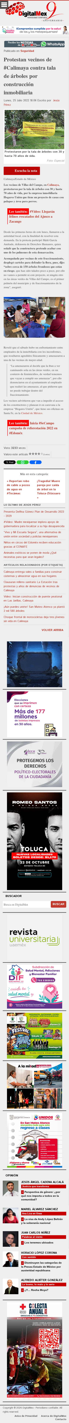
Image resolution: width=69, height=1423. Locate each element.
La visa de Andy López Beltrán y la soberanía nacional (42, 1221)
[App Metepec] (34, 30)
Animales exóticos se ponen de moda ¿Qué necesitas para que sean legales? (30, 555)
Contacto (60, 1419)
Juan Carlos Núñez (35, 1233)
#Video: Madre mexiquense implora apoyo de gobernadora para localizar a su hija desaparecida (34, 524)
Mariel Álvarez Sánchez (39, 1209)
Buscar (58, 904)
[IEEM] (34, 714)
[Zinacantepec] (34, 1035)
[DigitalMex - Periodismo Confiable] (34, 12)
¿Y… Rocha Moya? (36, 1290)
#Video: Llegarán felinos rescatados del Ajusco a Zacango (32, 216)
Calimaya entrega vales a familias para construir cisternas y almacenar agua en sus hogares (33, 574)
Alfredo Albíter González (42, 1280)
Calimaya (53, 185)
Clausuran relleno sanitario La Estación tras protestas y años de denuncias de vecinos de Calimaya (31, 586)
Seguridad (27, 51)
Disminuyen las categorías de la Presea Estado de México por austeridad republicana (41, 1266)
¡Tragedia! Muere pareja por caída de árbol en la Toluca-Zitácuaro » (48, 489)
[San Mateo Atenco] (34, 1140)
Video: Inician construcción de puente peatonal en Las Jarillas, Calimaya (33, 599)
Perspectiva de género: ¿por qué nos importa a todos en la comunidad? (40, 1196)
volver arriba (52, 630)
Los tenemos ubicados (38, 1242)
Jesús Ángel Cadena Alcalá (42, 1182)
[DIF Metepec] (34, 986)
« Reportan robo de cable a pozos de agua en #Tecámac (18, 487)
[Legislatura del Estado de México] (34, 664)
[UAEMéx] (34, 937)
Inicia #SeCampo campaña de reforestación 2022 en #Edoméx (33, 428)
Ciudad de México (31, 413)
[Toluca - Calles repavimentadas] (34, 1085)
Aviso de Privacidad (26, 1416)
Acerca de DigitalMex (53, 1416)
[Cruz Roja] (34, 1350)
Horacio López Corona (39, 1253)
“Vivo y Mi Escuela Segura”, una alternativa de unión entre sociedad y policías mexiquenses (32, 534)
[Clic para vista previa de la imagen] (34, 129)
